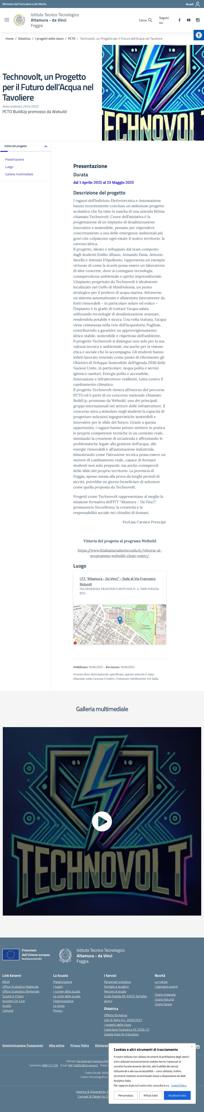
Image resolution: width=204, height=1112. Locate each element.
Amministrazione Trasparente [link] (22, 1045)
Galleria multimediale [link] (19, 174)
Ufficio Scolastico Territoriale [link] (20, 991)
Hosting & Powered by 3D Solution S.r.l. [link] (102, 1091)
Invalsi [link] (6, 1005)
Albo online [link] (56, 1045)
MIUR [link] (6, 981)
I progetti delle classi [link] (117, 1024)
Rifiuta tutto (151, 1095)
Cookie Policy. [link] (179, 1085)
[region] (152, 1073)
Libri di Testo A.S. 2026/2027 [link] (123, 1019)
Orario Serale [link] (163, 1004)
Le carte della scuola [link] (66, 996)
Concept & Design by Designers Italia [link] (102, 1096)
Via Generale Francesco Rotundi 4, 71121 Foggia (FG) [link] (107, 1061)
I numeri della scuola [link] (66, 991)
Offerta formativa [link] (115, 1015)
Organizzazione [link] (63, 1001)
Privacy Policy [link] (79, 1045)
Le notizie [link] (161, 981)
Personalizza (125, 1095)
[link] (199, 35)
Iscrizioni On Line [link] (13, 1001)
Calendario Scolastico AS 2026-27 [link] (127, 1029)
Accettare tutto (177, 1095)
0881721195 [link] (50, 1065)
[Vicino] (191, 1046)
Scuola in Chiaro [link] (13, 996)
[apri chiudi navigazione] (6, 20)
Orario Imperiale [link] (165, 994)
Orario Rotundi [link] (164, 999)
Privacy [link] (58, 1010)
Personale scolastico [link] (117, 981)
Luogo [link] (9, 166)
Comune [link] (7, 1010)
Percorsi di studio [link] (115, 991)
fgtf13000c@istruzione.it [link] (83, 1065)
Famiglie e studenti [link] (116, 986)
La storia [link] (59, 1005)
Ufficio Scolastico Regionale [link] (20, 986)
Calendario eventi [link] (166, 986)
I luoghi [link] (58, 986)
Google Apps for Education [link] (121, 1034)
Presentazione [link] (14, 159)
